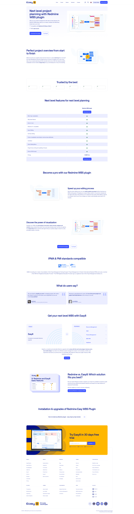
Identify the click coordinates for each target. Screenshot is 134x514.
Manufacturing (28, 491)
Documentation (61, 474)
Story (77, 467)
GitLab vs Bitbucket (95, 467)
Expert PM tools (28, 465)
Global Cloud (45, 469)
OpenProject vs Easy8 (46, 493)
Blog (60, 463)
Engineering (28, 493)
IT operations (28, 489)
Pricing (27, 480)
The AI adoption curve (95, 469)
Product (62, 2)
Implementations (45, 463)
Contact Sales (96, 2)
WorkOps (27, 476)
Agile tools (28, 469)
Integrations (45, 465)
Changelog (61, 478)
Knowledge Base (29, 467)
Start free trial (104, 2)
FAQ (60, 467)
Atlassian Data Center (62, 489)
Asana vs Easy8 (45, 489)
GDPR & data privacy (79, 491)
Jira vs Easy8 (45, 491)
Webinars (60, 469)
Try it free (67, 358)
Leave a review (78, 480)
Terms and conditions (79, 489)
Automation (28, 478)
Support (44, 474)
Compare (78, 2)
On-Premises (45, 467)
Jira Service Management (63, 491)
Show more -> (94, 474)
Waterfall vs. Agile (95, 463)
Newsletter (77, 474)
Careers (77, 465)
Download (72, 2)
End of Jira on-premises (96, 465)
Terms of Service (108, 511)
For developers (61, 476)
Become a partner (46, 476)
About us (77, 463)
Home (57, 2)
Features (67, 2)
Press (77, 476)
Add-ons (27, 474)
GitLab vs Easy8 (45, 495)
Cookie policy (78, 495)
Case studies (61, 465)
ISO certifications (78, 493)
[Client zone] (85, 2)
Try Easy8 (45, 33)
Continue (90, 443)
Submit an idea (78, 478)
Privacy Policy (101, 511)
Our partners (78, 469)
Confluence (61, 493)
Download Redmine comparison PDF (77, 390)
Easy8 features (28, 463)
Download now (87, 112)
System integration (29, 495)
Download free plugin (35, 33)
